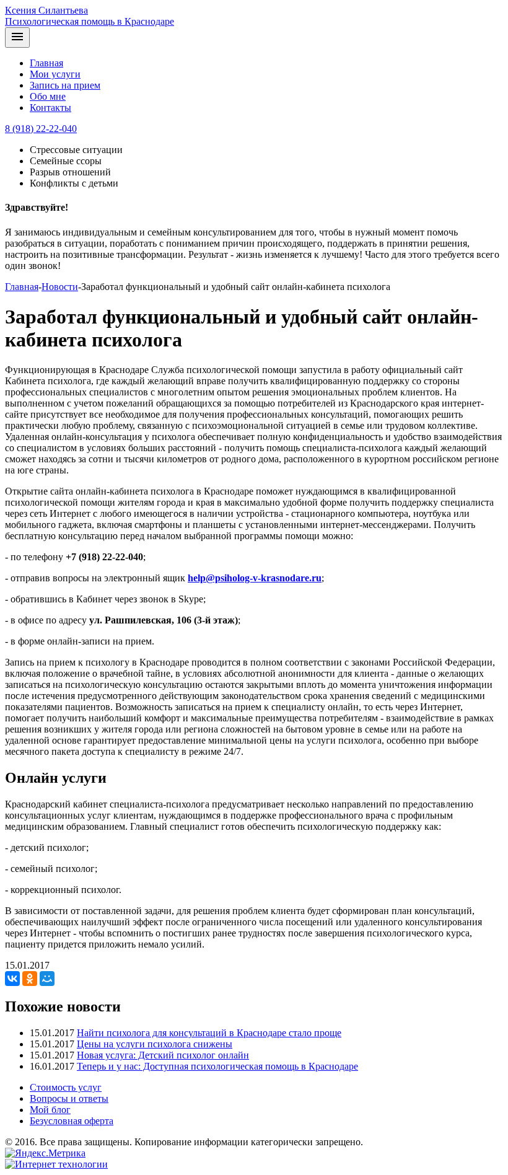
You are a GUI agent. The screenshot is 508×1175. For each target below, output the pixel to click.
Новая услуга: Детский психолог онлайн (163, 1055)
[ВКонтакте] (12, 978)
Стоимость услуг (66, 1087)
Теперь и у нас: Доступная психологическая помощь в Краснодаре (217, 1066)
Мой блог (50, 1109)
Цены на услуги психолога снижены (154, 1044)
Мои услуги (55, 74)
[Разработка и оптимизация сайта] (56, 1164)
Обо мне (48, 96)
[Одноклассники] (29, 978)
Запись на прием (65, 85)
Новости (60, 286)
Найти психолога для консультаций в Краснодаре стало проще (209, 1033)
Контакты (50, 107)
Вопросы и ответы (69, 1098)
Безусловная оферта (71, 1121)
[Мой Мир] (47, 978)
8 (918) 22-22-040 (41, 128)
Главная (46, 63)
